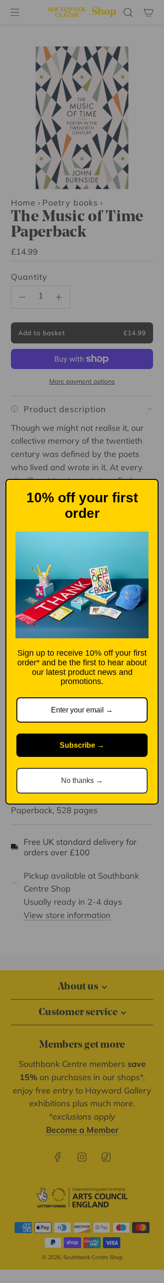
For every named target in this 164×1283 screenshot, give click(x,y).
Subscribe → (82, 745)
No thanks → (82, 780)
